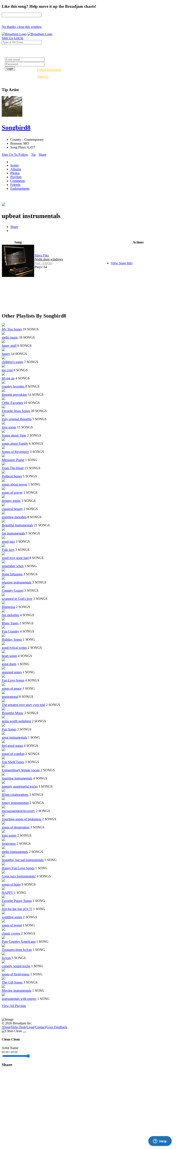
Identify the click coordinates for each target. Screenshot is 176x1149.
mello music (10, 337)
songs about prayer (14, 484)
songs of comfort (13, 754)
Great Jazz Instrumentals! (19, 876)
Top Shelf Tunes (13, 762)
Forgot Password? (49, 70)
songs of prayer (12, 492)
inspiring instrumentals (17, 778)
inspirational (10, 696)
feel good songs (12, 745)
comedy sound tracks (16, 966)
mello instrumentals (15, 852)
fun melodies (10, 615)
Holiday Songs (12, 639)
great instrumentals (14, 737)
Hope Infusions (12, 574)
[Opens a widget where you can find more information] (160, 1141)
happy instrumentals (15, 803)
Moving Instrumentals (16, 990)
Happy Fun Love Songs (18, 868)
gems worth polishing (16, 721)
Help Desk (18, 1027)
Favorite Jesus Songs (16, 411)
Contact (40, 1027)
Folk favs (8, 550)
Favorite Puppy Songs (17, 901)
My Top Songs (12, 329)
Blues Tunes (10, 623)
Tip (33, 154)
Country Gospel (12, 590)
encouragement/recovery (18, 811)
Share (42, 154)
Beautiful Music (12, 713)
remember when (13, 566)
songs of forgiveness (15, 974)
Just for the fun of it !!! (17, 909)
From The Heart (13, 468)
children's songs (12, 362)
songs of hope (11, 884)
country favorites (13, 386)
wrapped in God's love (17, 598)
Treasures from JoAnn (17, 950)
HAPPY (7, 892)
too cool (7, 370)
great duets (9, 664)
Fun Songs (9, 729)
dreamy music (11, 501)
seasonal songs (12, 672)
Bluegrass (8, 607)
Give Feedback (57, 1027)
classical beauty (12, 509)
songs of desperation (15, 827)
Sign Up (43, 76)
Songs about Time (14, 435)
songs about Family (15, 443)
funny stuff (9, 345)
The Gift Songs (12, 982)
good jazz (8, 541)
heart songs (9, 656)
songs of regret (12, 925)
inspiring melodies (14, 517)
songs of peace (12, 688)
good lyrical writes (14, 647)
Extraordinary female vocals (21, 770)
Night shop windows (49, 259)
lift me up (8, 378)
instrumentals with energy (19, 999)
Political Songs (12, 476)
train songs (9, 835)
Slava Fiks (42, 255)
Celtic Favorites (12, 403)
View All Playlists (14, 1006)
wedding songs (12, 917)
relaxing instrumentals (16, 582)
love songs (9, 427)
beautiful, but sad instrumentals (23, 860)
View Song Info (121, 263)
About (6, 1027)
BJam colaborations (15, 794)
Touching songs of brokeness (21, 819)
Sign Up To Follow (15, 154)
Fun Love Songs (13, 680)
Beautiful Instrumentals (17, 525)
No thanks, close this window (22, 27)
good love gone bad (15, 558)
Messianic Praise (13, 460)
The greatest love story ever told (23, 705)
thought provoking (14, 394)
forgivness (9, 843)
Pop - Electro (43, 263)
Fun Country (10, 631)
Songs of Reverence (15, 452)
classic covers (11, 933)
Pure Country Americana (18, 941)
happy (6, 354)
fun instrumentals (13, 533)
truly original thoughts (17, 419)
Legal (30, 1027)
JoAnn (6, 958)
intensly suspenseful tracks (20, 786)
